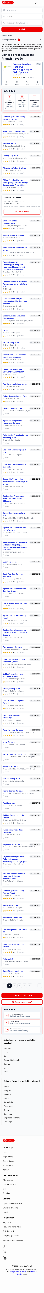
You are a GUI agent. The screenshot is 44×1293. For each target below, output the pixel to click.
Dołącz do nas (8, 1161)
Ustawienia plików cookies (13, 1240)
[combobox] (23, 10)
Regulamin (7, 1222)
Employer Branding (10, 1208)
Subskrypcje (8, 1165)
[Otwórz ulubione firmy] (36, 3)
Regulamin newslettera (12, 1227)
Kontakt (6, 1170)
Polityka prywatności (11, 1236)
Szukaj (22, 29)
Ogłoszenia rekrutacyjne (12, 1203)
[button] (39, 64)
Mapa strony (8, 1157)
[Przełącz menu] (40, 3)
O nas (5, 1152)
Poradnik (6, 1193)
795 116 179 (14, 204)
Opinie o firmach (9, 1184)
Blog (4, 1189)
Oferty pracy (8, 1180)
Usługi (5, 1212)
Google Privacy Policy (18, 1272)
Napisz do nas (23, 212)
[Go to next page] (40, 985)
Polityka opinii (8, 1231)
